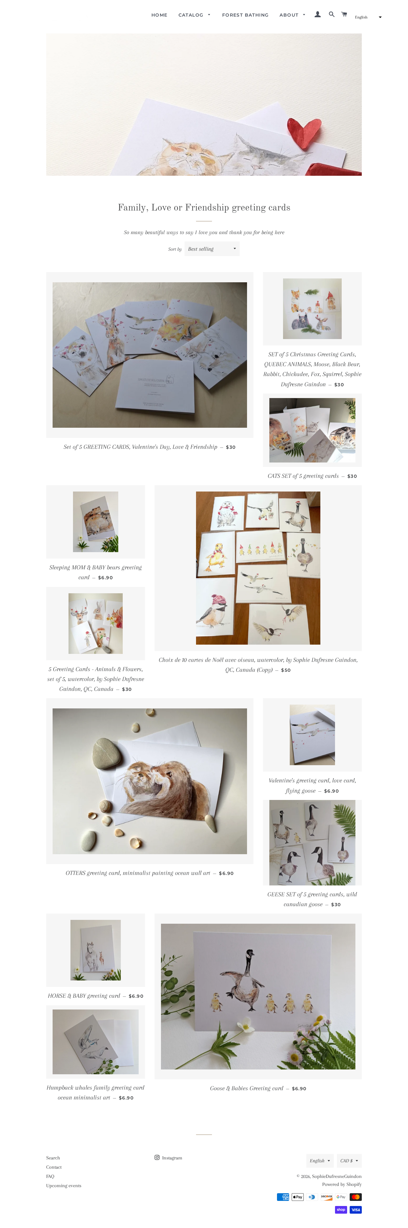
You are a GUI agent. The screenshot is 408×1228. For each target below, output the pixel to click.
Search (53, 1158)
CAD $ (346, 1161)
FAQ (50, 1176)
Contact (54, 1167)
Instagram (171, 1158)
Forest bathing (245, 15)
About (290, 15)
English (317, 1161)
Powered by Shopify (342, 1184)
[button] (367, 17)
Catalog (191, 15)
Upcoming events (63, 1185)
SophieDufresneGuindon (337, 1176)
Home (159, 15)
